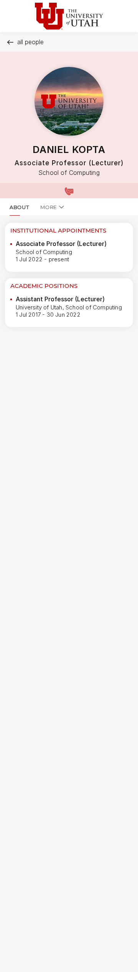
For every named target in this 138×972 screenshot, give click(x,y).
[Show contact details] (69, 190)
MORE (48, 207)
